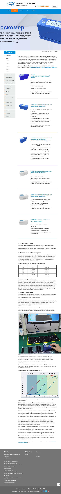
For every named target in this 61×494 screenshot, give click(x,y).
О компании (27, 11)
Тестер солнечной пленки (9, 95)
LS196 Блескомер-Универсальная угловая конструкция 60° (8, 70)
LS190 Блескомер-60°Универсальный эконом (10, 59)
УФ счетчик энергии (8, 100)
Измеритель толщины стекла (9, 89)
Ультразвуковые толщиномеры (9, 83)
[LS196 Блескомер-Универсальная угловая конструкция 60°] (24, 197)
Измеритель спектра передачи (9, 103)
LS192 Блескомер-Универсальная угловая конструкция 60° (8, 61)
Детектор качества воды (8, 114)
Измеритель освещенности (8, 111)
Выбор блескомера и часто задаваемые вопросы (43, 67)
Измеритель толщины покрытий (9, 86)
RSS (44, 488)
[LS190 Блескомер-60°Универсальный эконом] (24, 76)
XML (41, 488)
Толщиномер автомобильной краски (8, 75)
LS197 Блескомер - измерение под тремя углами (8, 72)
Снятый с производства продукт (8, 117)
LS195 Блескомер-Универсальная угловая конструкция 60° (8, 67)
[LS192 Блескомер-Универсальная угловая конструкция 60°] (24, 107)
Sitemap (37, 488)
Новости (20, 10)
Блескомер (8, 55)
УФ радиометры (10, 97)
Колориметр (9, 77)
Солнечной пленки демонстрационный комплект (9, 108)
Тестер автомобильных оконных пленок (8, 92)
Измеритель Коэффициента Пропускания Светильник (8, 106)
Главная (8, 10)
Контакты (33, 10)
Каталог (14, 10)
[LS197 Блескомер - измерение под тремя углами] (24, 222)
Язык (54, 6)
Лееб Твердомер (10, 80)
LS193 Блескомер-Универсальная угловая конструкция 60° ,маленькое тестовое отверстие (9, 64)
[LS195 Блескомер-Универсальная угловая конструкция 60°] (24, 173)
